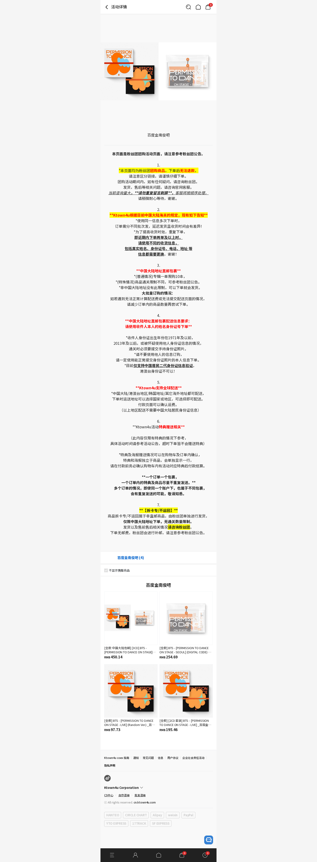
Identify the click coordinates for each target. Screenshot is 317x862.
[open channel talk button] (208, 840)
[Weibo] (107, 778)
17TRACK (139, 823)
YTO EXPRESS (116, 823)
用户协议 (172, 758)
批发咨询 (140, 795)
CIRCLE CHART (136, 815)
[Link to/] (198, 7)
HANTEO (112, 815)
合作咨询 (123, 795)
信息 (160, 758)
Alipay (157, 815)
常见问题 (148, 758)
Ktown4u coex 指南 (116, 758)
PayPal (188, 815)
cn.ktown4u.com (145, 802)
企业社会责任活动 (193, 758)
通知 (136, 758)
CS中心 (108, 795)
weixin (173, 815)
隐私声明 (109, 765)
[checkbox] (106, 570)
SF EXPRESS (160, 823)
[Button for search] (188, 7)
